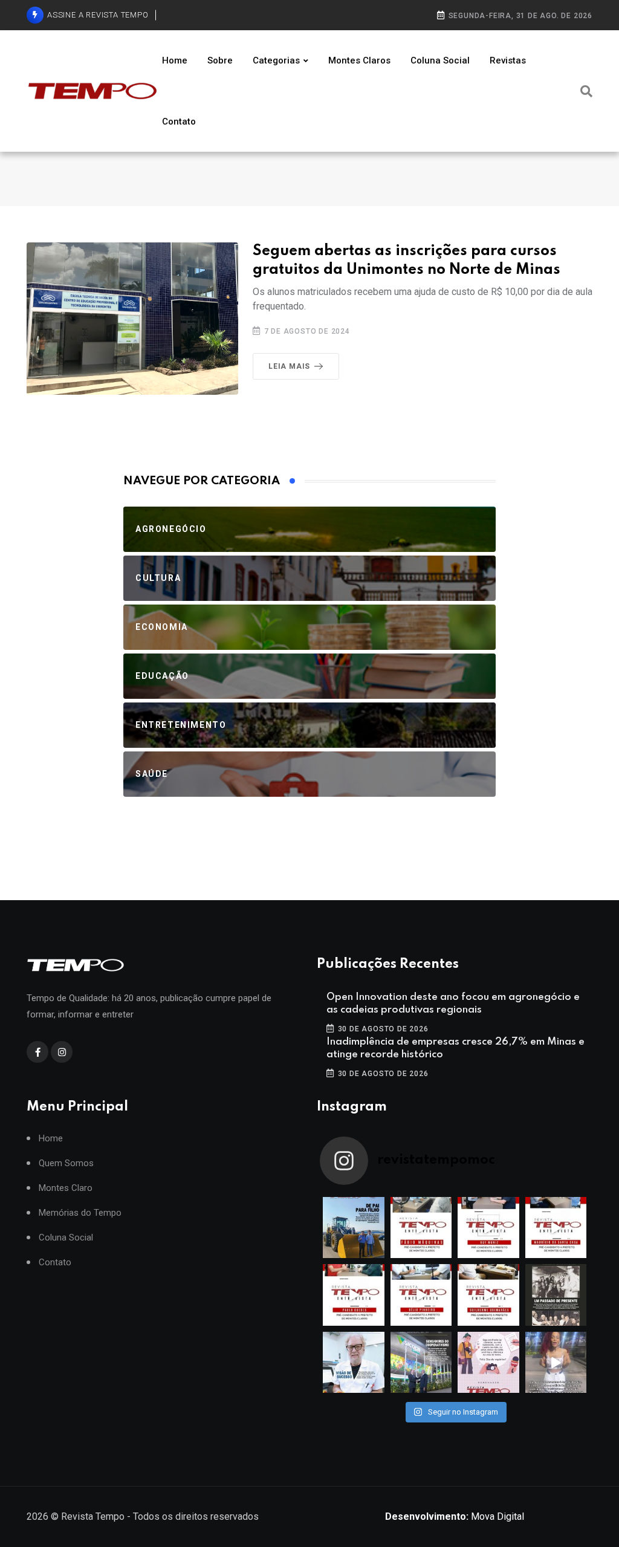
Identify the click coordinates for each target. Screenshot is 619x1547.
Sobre (220, 60)
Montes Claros (359, 60)
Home (174, 60)
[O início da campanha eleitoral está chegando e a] (556, 1228)
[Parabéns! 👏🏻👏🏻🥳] (488, 1362)
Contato (179, 121)
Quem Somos (66, 1163)
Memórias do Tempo (80, 1213)
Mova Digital (454, 1516)
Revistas (508, 60)
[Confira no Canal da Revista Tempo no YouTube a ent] (421, 1228)
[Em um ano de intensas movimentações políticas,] (353, 1362)
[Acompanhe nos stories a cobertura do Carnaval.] (556, 1362)
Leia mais (289, 366)
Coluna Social (440, 60)
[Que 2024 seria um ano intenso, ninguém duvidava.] (421, 1362)
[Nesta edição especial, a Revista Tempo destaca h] (353, 1228)
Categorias (276, 60)
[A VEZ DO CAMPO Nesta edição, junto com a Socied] (556, 1295)
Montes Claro (65, 1188)
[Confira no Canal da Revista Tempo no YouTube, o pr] (488, 1295)
